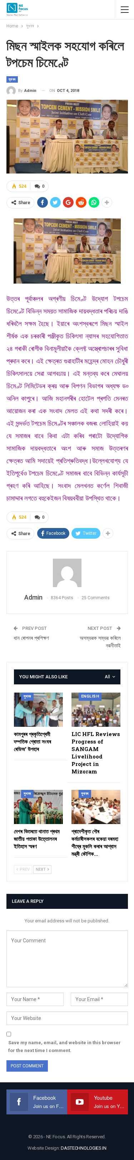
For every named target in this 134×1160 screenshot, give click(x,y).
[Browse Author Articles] (67, 573)
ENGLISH (90, 696)
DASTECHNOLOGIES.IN (83, 1148)
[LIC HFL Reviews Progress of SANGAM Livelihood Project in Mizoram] (95, 710)
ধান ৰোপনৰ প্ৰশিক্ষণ (31, 638)
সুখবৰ (12, 79)
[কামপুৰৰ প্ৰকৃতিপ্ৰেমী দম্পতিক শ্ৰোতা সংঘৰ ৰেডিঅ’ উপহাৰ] (38, 710)
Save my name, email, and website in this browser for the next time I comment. (64, 1046)
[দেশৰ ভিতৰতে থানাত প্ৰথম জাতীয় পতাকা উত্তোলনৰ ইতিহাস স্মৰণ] (38, 807)
